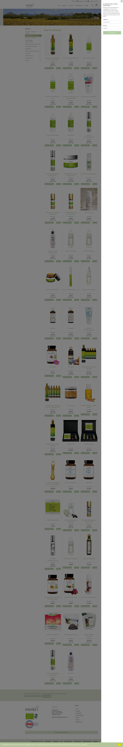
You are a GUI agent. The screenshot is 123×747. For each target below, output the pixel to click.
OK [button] (119, 744)
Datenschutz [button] (84, 744)
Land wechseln (112, 32)
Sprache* (105, 25)
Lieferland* (105, 19)
